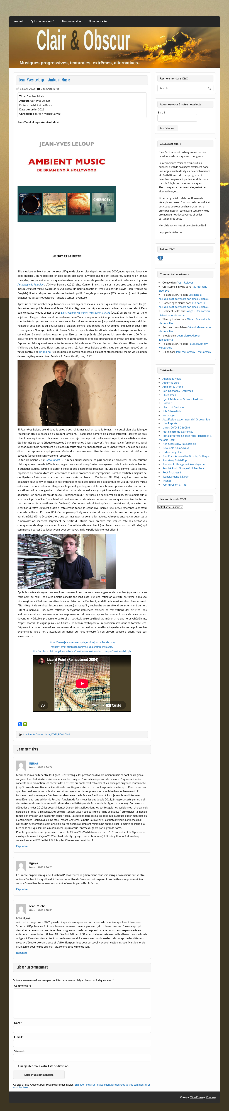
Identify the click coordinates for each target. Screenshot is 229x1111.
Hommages (169, 415)
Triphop (166, 480)
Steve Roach (53, 459)
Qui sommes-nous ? (42, 21)
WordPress (196, 1097)
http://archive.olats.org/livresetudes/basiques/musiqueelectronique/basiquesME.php (82, 651)
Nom (18, 1023)
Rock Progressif (171, 472)
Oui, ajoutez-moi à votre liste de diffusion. (43, 1066)
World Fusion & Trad (174, 484)
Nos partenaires (71, 21)
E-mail (18, 1037)
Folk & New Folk (171, 411)
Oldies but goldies (173, 452)
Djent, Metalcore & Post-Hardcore (182, 399)
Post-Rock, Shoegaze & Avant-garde (183, 464)
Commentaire (23, 985)
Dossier (167, 403)
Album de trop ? (171, 382)
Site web (19, 1051)
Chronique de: (28, 113)
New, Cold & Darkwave (175, 447)
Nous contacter (98, 21)
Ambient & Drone (33, 734)
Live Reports (169, 423)
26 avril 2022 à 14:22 (40, 767)
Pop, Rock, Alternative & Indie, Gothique (185, 456)
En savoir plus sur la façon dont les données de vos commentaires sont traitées (81, 1086)
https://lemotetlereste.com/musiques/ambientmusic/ (82, 646)
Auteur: (24, 100)
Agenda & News (171, 378)
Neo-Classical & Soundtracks (179, 443)
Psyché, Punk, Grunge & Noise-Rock (183, 468)
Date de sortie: (28, 109)
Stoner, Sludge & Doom (175, 476)
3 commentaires (50, 88)
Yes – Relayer (185, 282)
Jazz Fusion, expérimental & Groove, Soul (186, 419)
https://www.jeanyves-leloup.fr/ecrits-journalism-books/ (82, 642)
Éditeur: (24, 105)
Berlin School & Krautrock (177, 390)
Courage (211, 1097)
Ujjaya (33, 763)
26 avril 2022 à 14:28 (40, 867)
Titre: (22, 96)
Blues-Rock (169, 394)
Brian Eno (45, 351)
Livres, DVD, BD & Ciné (57, 734)
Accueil (18, 21)
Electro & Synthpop (173, 407)
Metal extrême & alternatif (178, 431)
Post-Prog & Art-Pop (174, 460)
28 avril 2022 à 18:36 (40, 910)
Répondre (22, 846)
